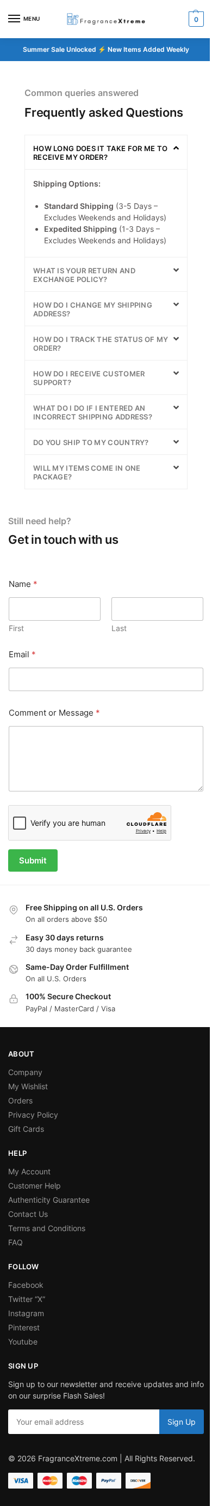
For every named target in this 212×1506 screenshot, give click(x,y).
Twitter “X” (26, 1299)
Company (25, 1072)
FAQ (15, 1242)
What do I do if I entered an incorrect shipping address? (92, 412)
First (16, 628)
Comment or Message (54, 712)
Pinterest (24, 1327)
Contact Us (28, 1214)
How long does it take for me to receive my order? (100, 152)
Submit (33, 860)
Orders (20, 1100)
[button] (195, 19)
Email (22, 654)
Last (119, 628)
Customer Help (34, 1185)
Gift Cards (26, 1128)
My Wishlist (28, 1086)
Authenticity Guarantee (49, 1199)
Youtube (23, 1341)
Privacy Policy (33, 1114)
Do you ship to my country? (91, 442)
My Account (29, 1171)
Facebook (25, 1284)
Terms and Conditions (46, 1228)
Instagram (26, 1313)
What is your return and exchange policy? (84, 275)
